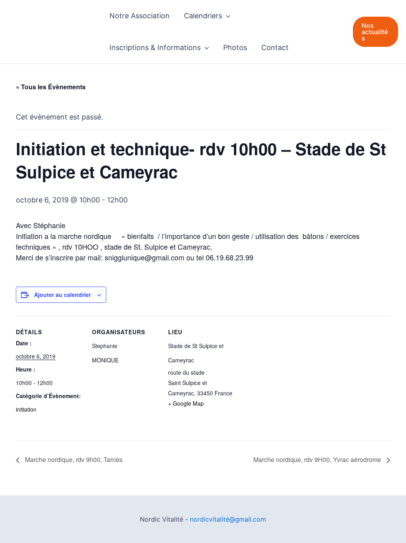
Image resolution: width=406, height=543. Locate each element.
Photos (235, 47)
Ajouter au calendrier (62, 294)
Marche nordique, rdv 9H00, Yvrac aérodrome (318, 459)
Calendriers (203, 16)
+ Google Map (186, 403)
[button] (226, 16)
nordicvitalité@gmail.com (228, 519)
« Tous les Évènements (51, 86)
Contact (275, 47)
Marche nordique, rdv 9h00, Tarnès (73, 459)
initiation (26, 409)
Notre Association (139, 16)
